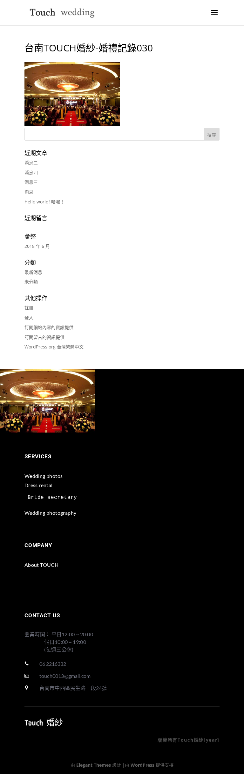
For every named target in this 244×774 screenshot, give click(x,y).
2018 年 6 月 (37, 246)
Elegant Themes (93, 765)
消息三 (31, 182)
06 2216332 (52, 664)
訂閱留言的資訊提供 (44, 337)
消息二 (31, 163)
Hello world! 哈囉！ (44, 202)
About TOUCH (41, 565)
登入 (28, 317)
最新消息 (33, 272)
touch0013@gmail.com (65, 676)
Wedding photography (50, 513)
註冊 (28, 308)
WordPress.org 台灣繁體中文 (54, 347)
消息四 (31, 172)
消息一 (31, 192)
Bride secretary (52, 497)
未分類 (31, 282)
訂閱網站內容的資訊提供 (48, 327)
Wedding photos (43, 476)
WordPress (142, 765)
